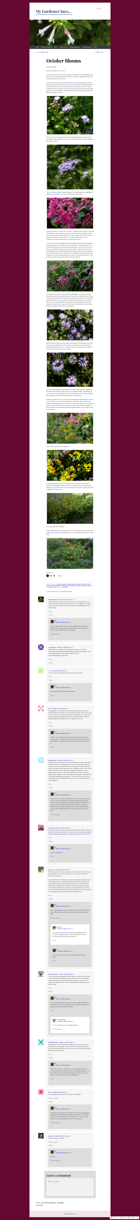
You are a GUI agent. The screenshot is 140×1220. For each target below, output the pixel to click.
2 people (58, 1160)
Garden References (86, 47)
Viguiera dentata (86, 585)
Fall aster (59, 294)
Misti (49, 1092)
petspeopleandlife (52, 760)
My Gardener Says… (53, 11)
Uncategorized (79, 585)
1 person (58, 634)
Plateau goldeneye (56, 389)
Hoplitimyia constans (58, 347)
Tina (55, 587)
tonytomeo (50, 1136)
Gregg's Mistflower (56, 585)
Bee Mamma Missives (46, 47)
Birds (55, 47)
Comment (88, 1193)
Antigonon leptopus (61, 584)
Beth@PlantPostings (53, 1042)
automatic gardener (52, 599)
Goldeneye (48, 585)
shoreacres (51, 870)
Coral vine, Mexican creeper (53, 192)
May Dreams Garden (53, 532)
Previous (97, 52)
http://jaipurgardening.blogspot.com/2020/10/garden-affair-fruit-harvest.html (70, 834)
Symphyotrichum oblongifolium (68, 585)
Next (102, 52)
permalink (65, 587)
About (95, 47)
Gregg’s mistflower (69, 82)
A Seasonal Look (63, 47)
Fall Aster (78, 584)
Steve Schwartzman (53, 974)
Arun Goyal (51, 828)
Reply (51, 615)
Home (37, 47)
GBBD (51, 587)
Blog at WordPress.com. (70, 1214)
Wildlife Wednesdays (75, 47)
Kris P (49, 708)
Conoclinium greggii (71, 584)
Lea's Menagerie (52, 647)
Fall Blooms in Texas (86, 584)
